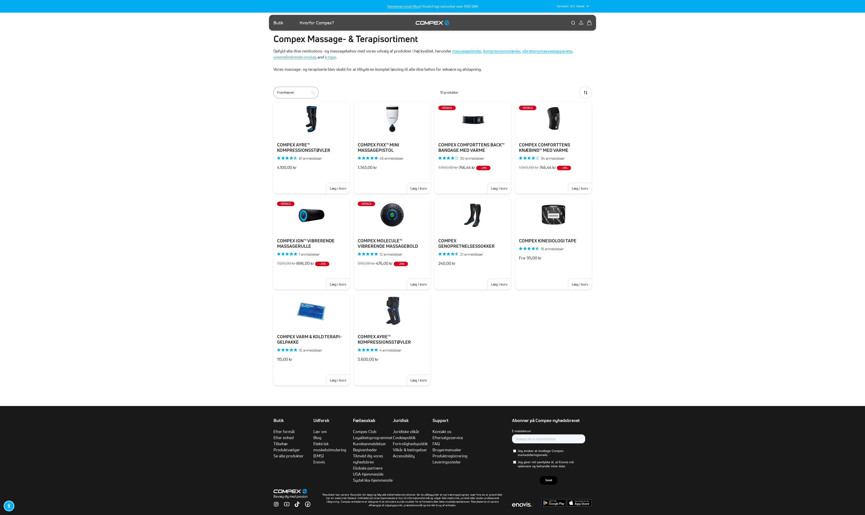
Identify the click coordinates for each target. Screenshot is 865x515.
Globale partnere (367, 467)
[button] (9, 506)
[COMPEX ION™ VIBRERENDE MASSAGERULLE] (311, 215)
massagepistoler (466, 50)
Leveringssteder (446, 461)
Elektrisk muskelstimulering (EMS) (329, 449)
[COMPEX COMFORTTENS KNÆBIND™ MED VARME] (553, 119)
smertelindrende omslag (294, 56)
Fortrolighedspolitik (410, 443)
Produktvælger (286, 449)
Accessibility (404, 455)
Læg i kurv (338, 188)
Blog (317, 437)
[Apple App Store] (579, 505)
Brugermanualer (446, 449)
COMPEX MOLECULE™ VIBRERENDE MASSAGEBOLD (388, 243)
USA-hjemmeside (368, 474)
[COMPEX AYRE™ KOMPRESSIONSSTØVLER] (311, 119)
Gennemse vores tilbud (404, 6)
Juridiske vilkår (406, 431)
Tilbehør (280, 443)
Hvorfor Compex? (317, 22)
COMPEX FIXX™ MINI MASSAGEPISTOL (378, 147)
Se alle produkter (288, 455)
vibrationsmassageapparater (547, 50)
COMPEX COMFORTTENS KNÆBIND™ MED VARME (544, 147)
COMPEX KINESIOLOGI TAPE (547, 240)
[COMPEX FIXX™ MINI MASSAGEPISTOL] (392, 119)
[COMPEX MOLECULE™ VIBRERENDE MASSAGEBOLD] (392, 215)
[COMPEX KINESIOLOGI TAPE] (553, 215)
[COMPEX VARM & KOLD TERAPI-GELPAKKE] (311, 311)
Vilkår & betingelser (410, 449)
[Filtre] (586, 92)
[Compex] (432, 22)
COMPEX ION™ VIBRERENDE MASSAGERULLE (306, 243)
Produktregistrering (449, 455)
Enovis (319, 461)
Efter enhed (283, 437)
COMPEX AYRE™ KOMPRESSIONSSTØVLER (303, 147)
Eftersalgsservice (447, 437)
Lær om (320, 431)
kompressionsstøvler (501, 50)
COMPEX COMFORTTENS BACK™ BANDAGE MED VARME (471, 147)
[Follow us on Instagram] (276, 504)
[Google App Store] (554, 505)
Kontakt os (441, 431)
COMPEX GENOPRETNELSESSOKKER (466, 243)
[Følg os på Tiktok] (297, 504)
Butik (278, 22)
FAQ (436, 443)
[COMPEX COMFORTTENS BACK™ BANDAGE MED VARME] (473, 119)
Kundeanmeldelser (369, 443)
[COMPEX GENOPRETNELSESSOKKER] (473, 215)
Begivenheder (365, 449)
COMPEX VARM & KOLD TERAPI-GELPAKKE (309, 339)
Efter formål (284, 431)
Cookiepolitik (404, 437)
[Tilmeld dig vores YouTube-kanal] (286, 504)
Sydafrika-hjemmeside (373, 480)
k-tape (330, 56)
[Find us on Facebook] (307, 504)
